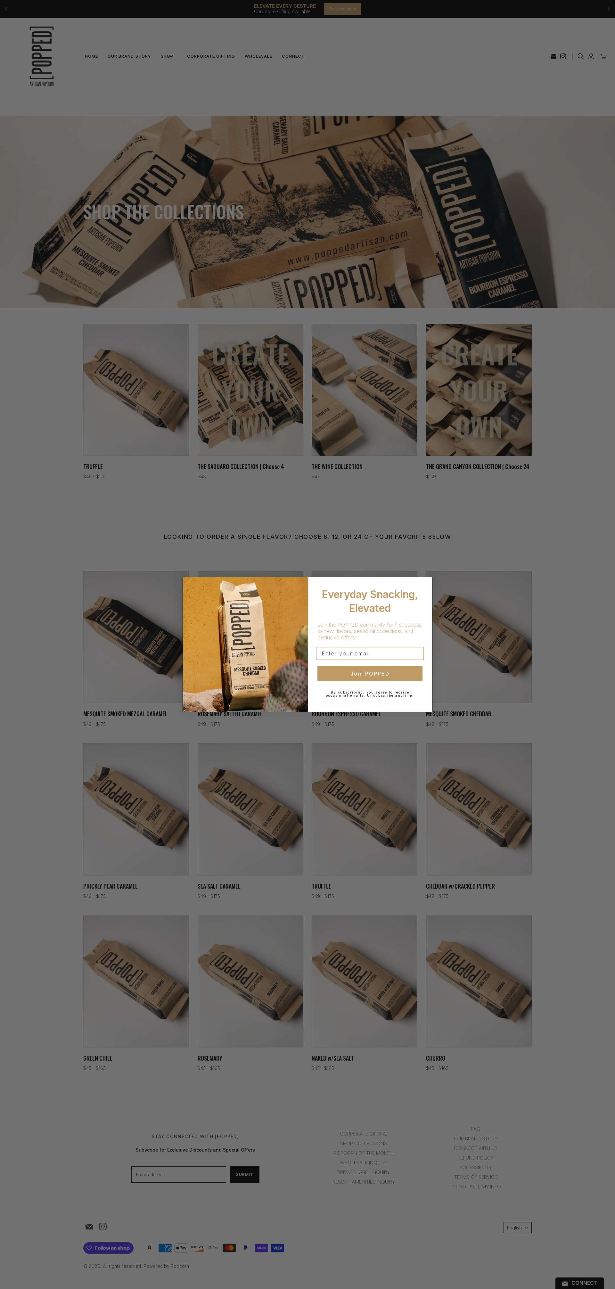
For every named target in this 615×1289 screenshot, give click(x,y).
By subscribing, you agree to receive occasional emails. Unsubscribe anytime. (370, 693)
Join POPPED (370, 673)
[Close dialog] (425, 584)
